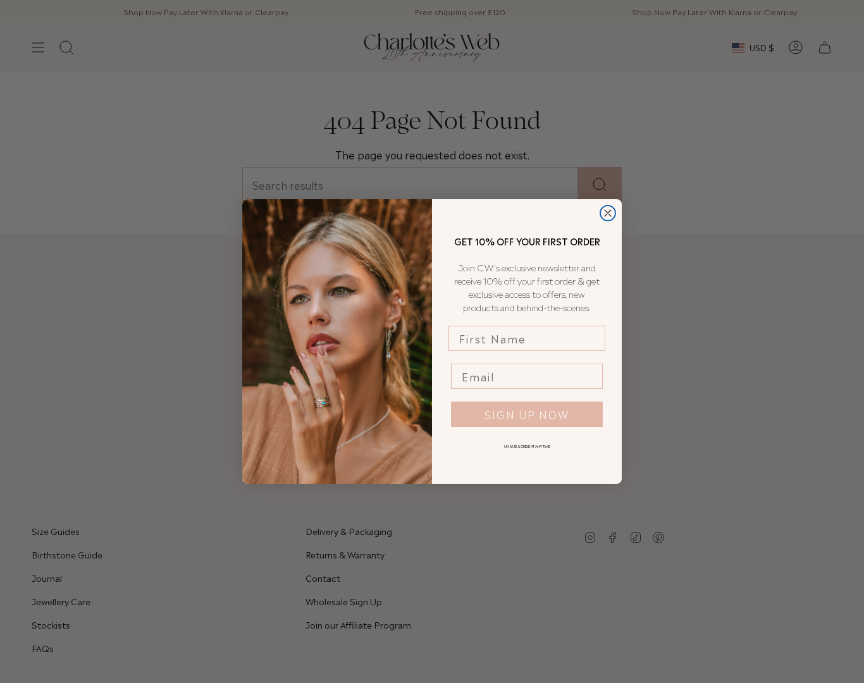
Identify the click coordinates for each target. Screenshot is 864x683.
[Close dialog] (607, 213)
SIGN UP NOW (526, 414)
